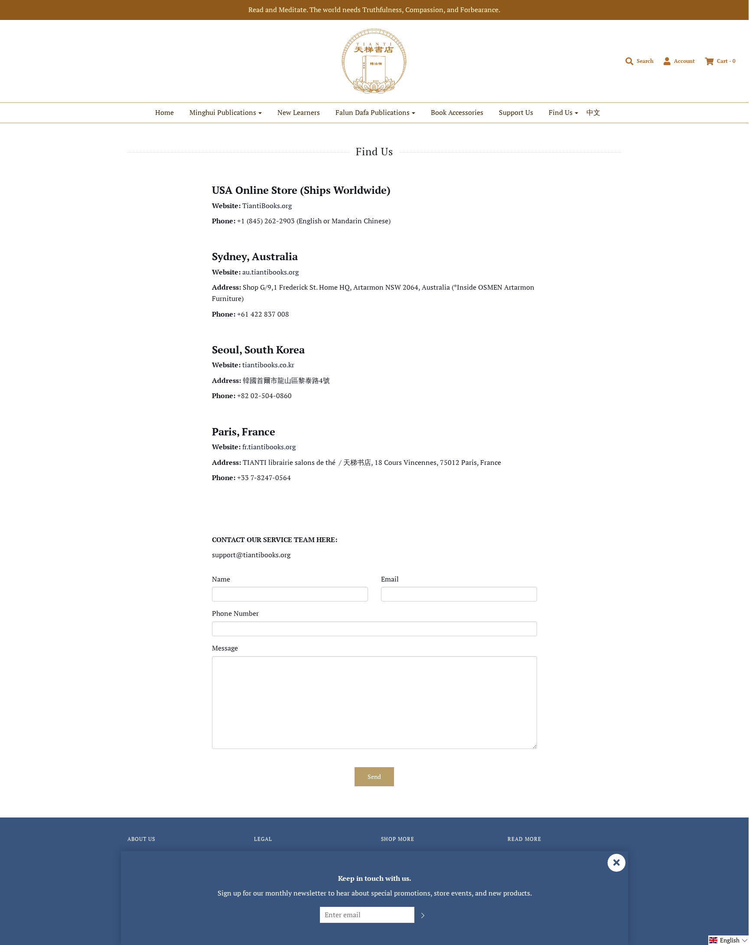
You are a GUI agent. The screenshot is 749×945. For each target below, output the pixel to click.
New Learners (298, 112)
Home (164, 112)
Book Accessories (457, 112)
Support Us (516, 112)
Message (225, 648)
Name (221, 579)
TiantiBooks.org (267, 205)
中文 (593, 112)
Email (390, 579)
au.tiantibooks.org (270, 272)
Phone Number (235, 613)
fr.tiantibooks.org (269, 446)
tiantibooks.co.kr (268, 364)
